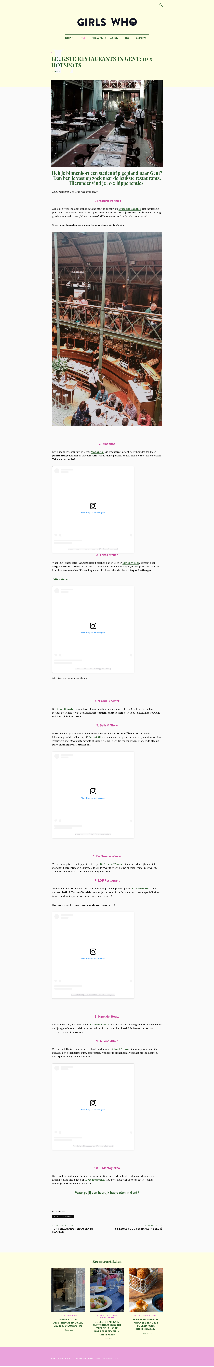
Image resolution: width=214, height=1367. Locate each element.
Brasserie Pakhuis (130, 208)
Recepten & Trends (148, 1315)
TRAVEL (97, 38)
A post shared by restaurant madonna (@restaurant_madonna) (93, 549)
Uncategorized (107, 1318)
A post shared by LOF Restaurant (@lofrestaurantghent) (93, 995)
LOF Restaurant (141, 888)
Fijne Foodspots (63, 1216)
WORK (114, 38)
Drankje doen (103, 1315)
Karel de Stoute (99, 1024)
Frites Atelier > (62, 579)
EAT (82, 38)
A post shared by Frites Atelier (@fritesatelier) (93, 669)
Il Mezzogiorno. (95, 1179)
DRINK (69, 38)
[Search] (161, 5)
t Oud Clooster (66, 709)
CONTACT (142, 38)
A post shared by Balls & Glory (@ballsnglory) (93, 834)
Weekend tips (70, 1315)
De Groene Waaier (111, 864)
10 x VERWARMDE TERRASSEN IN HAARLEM (72, 1230)
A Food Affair (119, 1049)
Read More (69, 1330)
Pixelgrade (113, 1358)
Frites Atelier (131, 562)
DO (127, 38)
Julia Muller (55, 72)
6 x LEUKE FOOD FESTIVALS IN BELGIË (138, 1228)
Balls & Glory (97, 737)
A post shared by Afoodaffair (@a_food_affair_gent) (93, 1146)
